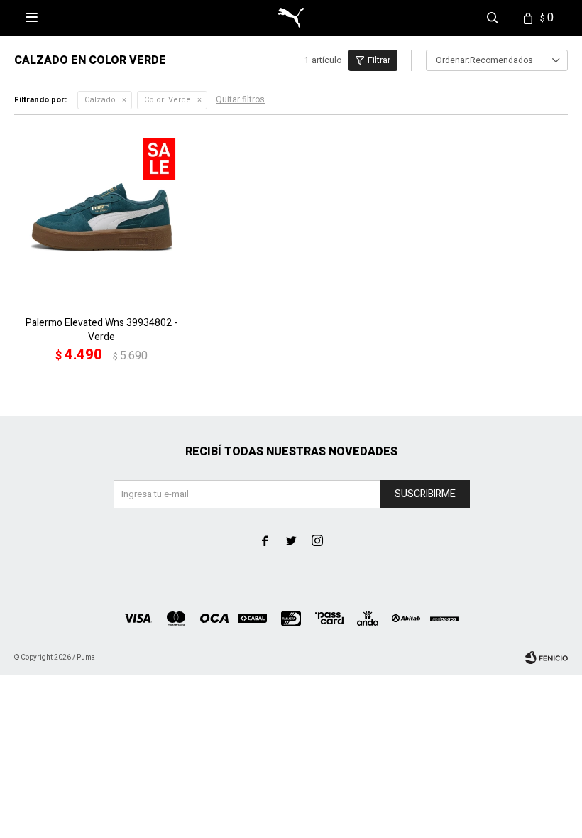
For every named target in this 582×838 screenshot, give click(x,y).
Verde (167, 100)
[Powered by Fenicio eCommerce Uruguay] (546, 657)
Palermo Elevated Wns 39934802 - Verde (101, 330)
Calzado (100, 100)
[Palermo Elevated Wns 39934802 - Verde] (102, 217)
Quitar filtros (240, 99)
